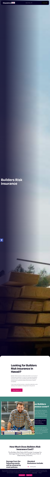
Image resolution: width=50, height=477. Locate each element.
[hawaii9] (9, 2)
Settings (40, 472)
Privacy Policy (34, 472)
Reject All (29, 475)
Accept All (22, 475)
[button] (1, 240)
